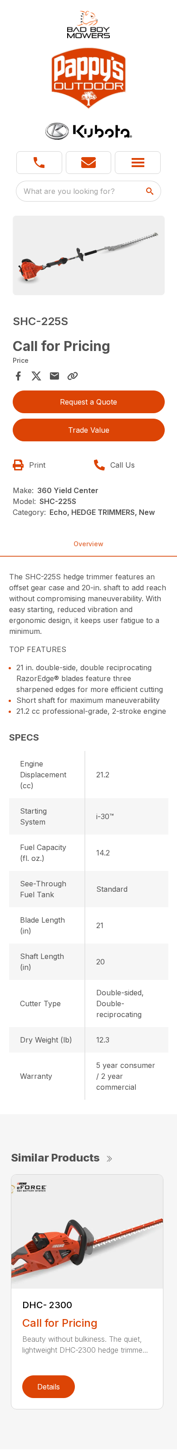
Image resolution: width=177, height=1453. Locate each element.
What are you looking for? (69, 191)
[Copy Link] (72, 376)
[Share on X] (36, 376)
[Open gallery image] (89, 256)
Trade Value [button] (88, 430)
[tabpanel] (89, 257)
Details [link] (48, 1386)
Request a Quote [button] (88, 401)
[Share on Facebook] (18, 376)
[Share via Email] (54, 376)
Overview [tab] (88, 544)
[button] (39, 162)
